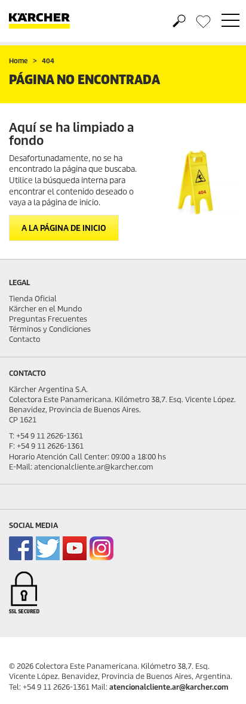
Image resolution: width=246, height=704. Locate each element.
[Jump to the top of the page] (216, 681)
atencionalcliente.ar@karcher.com (168, 687)
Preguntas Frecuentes (48, 318)
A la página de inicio (63, 228)
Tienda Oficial (33, 298)
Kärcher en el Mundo (45, 308)
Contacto (24, 339)
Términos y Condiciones (50, 329)
